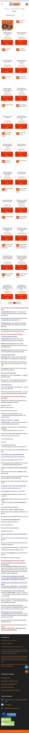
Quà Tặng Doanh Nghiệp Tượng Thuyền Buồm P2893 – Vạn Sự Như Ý (21, 287)
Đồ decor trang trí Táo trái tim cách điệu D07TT (7, 34)
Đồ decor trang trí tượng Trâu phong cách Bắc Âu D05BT (7, 90)
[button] (2, 4)
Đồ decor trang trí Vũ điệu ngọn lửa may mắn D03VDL (22, 90)
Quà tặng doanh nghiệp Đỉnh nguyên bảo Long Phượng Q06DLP (22, 201)
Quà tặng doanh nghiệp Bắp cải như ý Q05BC (7, 201)
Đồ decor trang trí (15, 9)
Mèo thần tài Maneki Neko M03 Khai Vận (21, 145)
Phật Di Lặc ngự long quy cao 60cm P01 (21, 173)
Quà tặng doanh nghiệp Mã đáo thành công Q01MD (7, 229)
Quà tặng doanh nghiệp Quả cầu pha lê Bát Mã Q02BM (22, 229)
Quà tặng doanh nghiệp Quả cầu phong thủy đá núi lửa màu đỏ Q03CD (7, 257)
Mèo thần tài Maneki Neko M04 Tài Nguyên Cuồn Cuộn (7, 173)
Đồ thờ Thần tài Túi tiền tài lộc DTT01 (7, 117)
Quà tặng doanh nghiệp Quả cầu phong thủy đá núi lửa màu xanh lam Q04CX (22, 258)
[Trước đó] (9, 303)
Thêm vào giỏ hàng (7, 42)
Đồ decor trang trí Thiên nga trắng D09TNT (22, 33)
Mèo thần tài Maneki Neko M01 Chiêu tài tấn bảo (21, 118)
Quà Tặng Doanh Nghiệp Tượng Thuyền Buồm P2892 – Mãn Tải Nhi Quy (7, 287)
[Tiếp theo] (20, 303)
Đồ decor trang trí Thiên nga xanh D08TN (7, 61)
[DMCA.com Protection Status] (6, 719)
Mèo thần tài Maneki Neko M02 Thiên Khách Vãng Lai (7, 145)
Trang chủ (7, 9)
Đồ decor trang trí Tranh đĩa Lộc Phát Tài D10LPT (22, 62)
